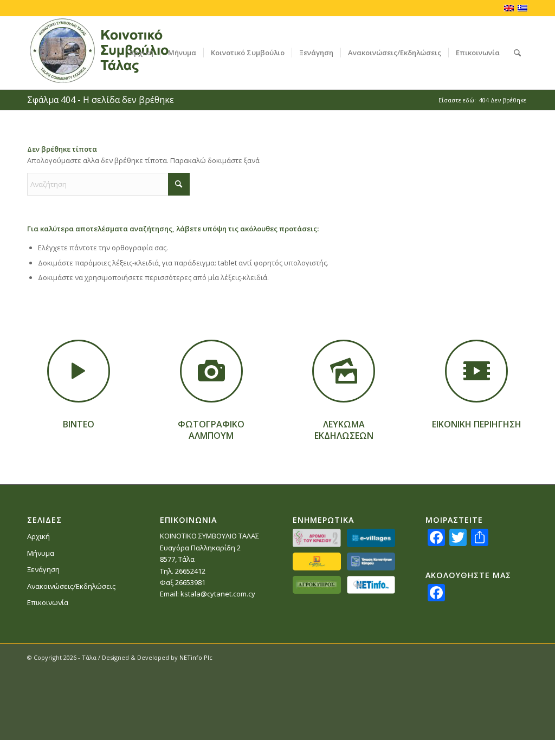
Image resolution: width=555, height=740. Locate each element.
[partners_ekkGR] (371, 561)
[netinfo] (371, 585)
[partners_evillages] (371, 538)
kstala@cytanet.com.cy (217, 594)
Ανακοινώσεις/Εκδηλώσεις (71, 586)
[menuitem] (141, 52)
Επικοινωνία (47, 602)
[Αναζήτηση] (517, 52)
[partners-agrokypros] (317, 585)
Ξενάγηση (43, 569)
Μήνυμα (40, 553)
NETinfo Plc (195, 657)
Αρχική (38, 536)
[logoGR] (115, 52)
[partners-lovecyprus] (317, 561)
